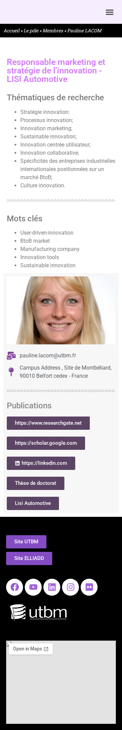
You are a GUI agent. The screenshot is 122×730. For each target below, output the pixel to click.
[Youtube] (33, 587)
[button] (109, 11)
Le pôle (30, 31)
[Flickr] (89, 587)
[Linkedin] (51, 587)
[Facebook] (14, 587)
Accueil (11, 31)
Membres (52, 31)
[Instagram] (70, 587)
